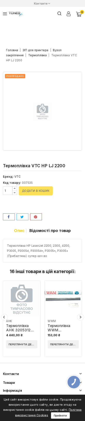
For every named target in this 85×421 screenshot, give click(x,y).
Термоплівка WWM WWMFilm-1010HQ (59, 332)
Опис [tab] (19, 230)
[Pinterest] (36, 217)
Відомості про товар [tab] (50, 230)
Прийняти (60, 415)
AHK (9, 321)
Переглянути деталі (23, 344)
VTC (17, 176)
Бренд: (8, 176)
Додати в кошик (36, 190)
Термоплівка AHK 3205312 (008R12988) (18, 330)
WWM (52, 321)
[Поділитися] (9, 217)
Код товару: (12, 182)
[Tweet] (22, 217)
